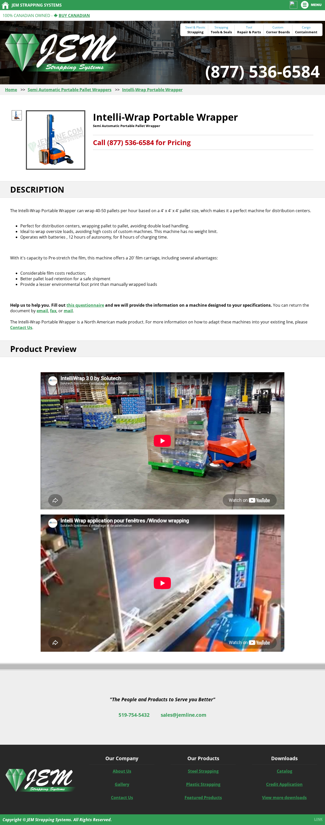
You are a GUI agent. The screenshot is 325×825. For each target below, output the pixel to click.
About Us (122, 771)
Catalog (284, 771)
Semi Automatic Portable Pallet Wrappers (69, 89)
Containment (306, 32)
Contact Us (21, 327)
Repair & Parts (249, 32)
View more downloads (284, 797)
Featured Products (203, 797)
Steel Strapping (203, 771)
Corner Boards (278, 32)
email (42, 311)
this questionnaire (85, 305)
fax (53, 311)
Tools (215, 32)
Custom (277, 27)
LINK (318, 819)
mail (68, 311)
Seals (227, 32)
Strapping (195, 32)
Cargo (306, 27)
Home (11, 89)
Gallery (122, 784)
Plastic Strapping (203, 784)
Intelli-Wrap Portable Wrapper (152, 89)
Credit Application (284, 784)
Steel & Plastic (195, 27)
